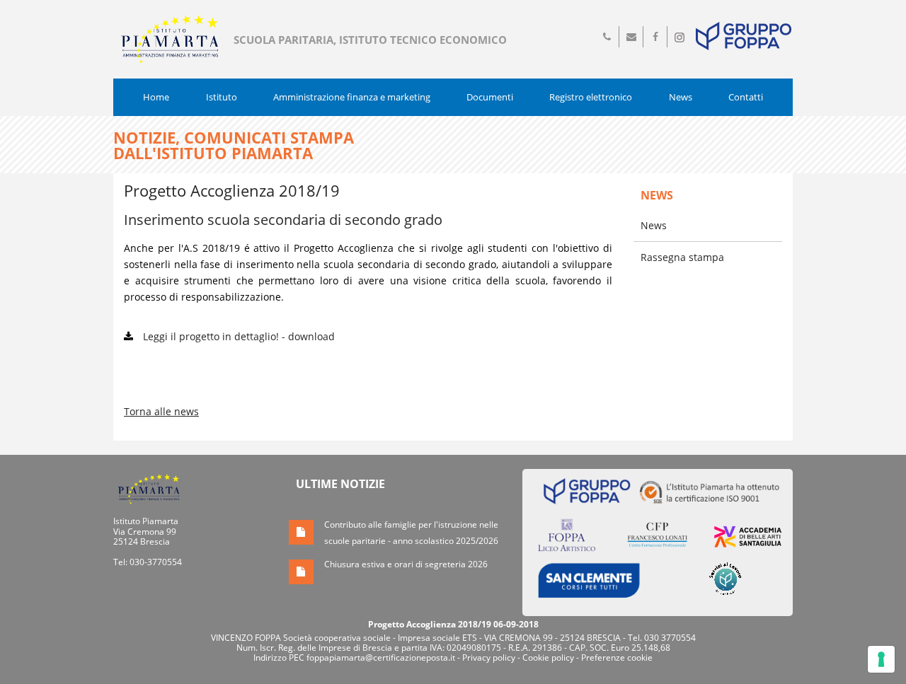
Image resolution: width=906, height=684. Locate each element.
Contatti (745, 97)
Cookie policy (548, 657)
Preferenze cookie (617, 657)
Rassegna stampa (682, 257)
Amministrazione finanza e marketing (351, 97)
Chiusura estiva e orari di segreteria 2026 (406, 564)
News (680, 97)
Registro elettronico (590, 97)
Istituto (221, 97)
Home (156, 97)
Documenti (489, 97)
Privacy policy (488, 657)
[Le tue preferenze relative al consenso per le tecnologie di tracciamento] (881, 659)
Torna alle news (161, 411)
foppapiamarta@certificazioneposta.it (380, 657)
